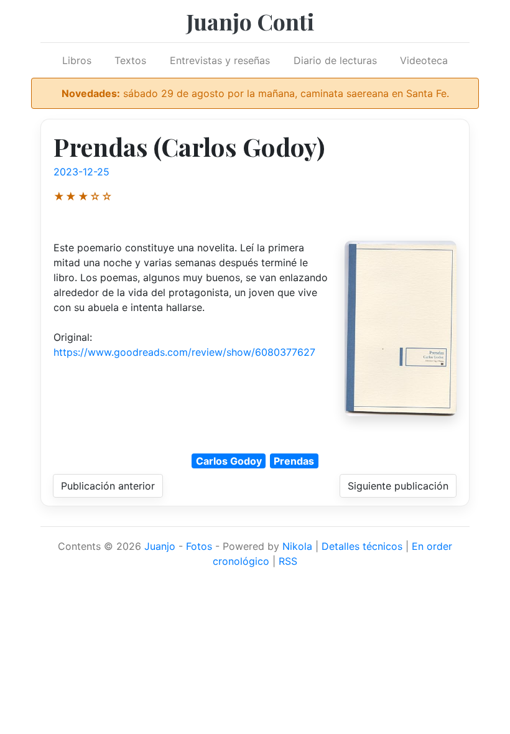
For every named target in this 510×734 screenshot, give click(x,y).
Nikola (297, 546)
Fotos (199, 546)
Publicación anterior (108, 486)
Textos (130, 60)
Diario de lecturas (335, 60)
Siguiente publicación (398, 486)
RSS (288, 561)
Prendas (294, 461)
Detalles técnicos (362, 546)
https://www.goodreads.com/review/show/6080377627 (184, 352)
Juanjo (159, 546)
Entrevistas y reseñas (220, 60)
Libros (76, 60)
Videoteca (424, 60)
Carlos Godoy (229, 461)
